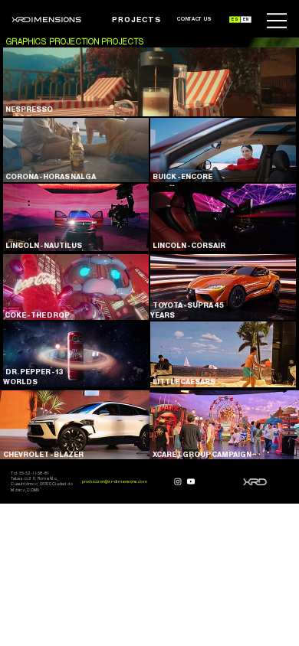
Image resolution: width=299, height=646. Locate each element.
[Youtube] (191, 481)
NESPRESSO (28, 109)
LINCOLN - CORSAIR (187, 246)
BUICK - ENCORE (181, 177)
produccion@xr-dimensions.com (114, 482)
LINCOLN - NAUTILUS (42, 246)
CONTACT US (194, 19)
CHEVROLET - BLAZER (42, 454)
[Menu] (277, 20)
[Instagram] (177, 481)
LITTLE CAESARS (182, 382)
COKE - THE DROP (36, 315)
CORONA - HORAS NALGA (49, 177)
